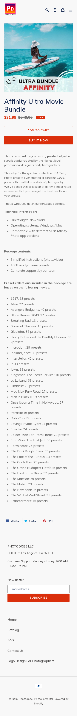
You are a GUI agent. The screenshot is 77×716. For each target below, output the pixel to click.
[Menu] (71, 9)
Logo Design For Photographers (30, 661)
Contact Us (15, 651)
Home (12, 619)
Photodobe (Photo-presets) (36, 699)
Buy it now (38, 140)
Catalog (13, 630)
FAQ (10, 640)
